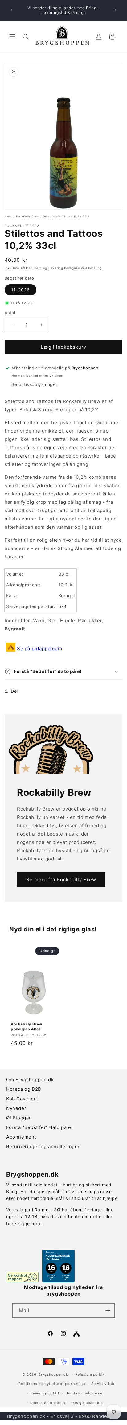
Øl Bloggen (19, 1118)
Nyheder (16, 1108)
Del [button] (14, 691)
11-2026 (20, 289)
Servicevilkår (102, 1384)
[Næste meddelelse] (115, 10)
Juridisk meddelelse (84, 1393)
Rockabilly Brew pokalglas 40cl (26, 1026)
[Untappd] (76, 1334)
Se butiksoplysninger (34, 384)
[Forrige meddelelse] (11, 10)
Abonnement (21, 1137)
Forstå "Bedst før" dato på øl (39, 1127)
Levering (55, 268)
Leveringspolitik (45, 1393)
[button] (12, 36)
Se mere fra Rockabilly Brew (61, 879)
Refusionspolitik (89, 1374)
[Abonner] (107, 1310)
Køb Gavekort (22, 1099)
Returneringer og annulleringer (43, 1146)
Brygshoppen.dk (53, 1374)
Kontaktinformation (47, 1403)
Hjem (8, 216)
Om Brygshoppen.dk (30, 1079)
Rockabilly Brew (27, 216)
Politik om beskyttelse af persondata (51, 1384)
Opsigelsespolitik (87, 1403)
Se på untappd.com (39, 648)
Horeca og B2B (23, 1089)
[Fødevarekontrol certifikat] (22, 1277)
